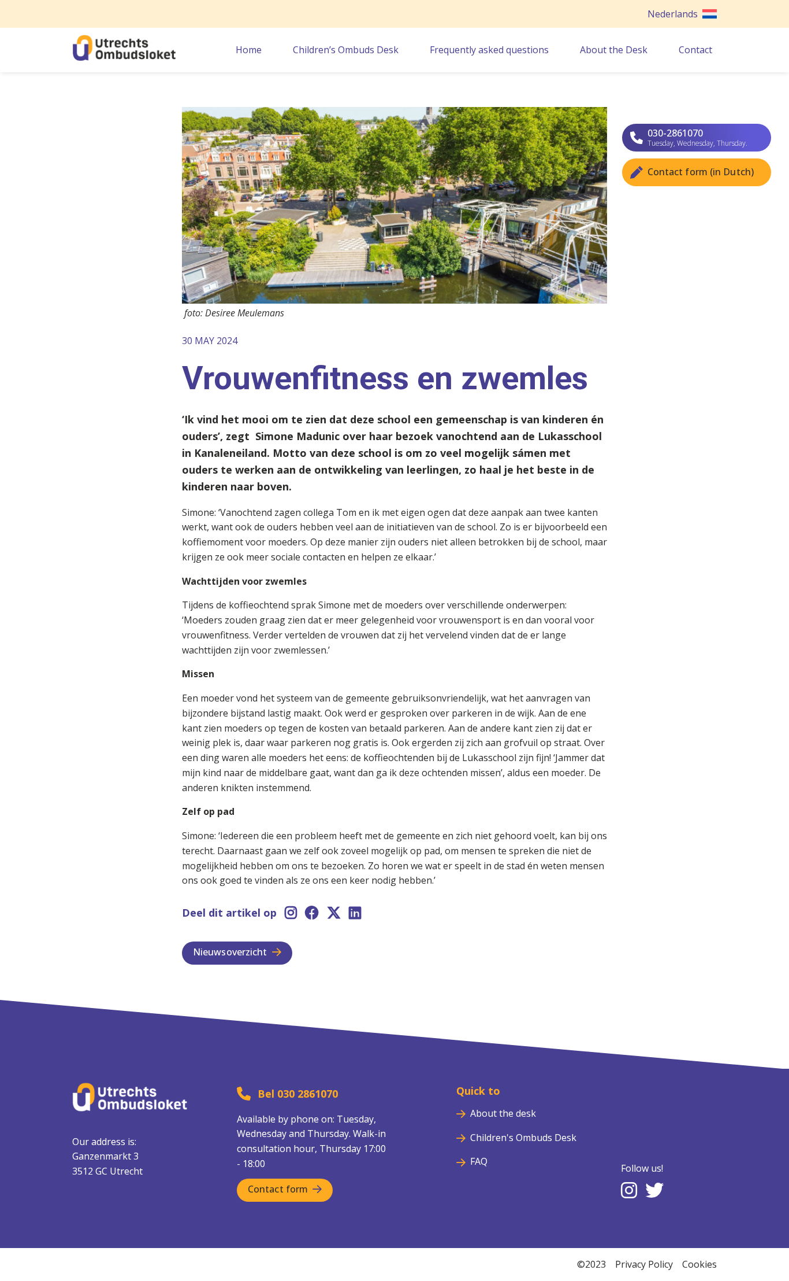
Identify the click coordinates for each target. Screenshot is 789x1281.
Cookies (699, 1264)
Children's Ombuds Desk (523, 1137)
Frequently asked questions (489, 49)
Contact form (278, 1189)
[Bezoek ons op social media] (629, 1191)
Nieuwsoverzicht (230, 952)
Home (249, 49)
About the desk (503, 1113)
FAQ (478, 1161)
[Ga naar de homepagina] (124, 57)
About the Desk (613, 49)
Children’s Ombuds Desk (346, 49)
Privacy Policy (644, 1264)
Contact (695, 49)
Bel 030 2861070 (298, 1094)
